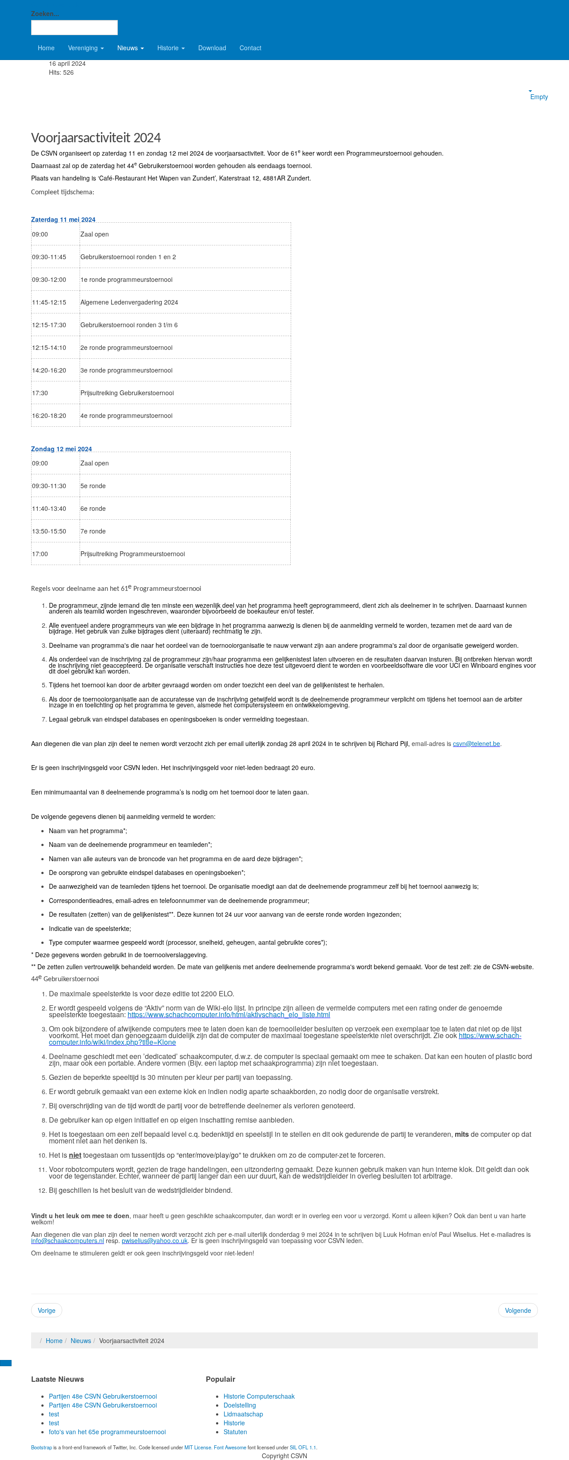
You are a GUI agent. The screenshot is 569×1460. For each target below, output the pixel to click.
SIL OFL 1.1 (303, 1447)
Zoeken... (45, 13)
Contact (250, 47)
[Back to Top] (6, 1363)
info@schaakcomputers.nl (67, 1240)
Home (46, 47)
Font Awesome (230, 1447)
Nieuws (128, 47)
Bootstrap (41, 1447)
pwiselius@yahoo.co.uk (155, 1240)
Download (212, 47)
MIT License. (198, 1447)
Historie (168, 47)
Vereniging (84, 47)
